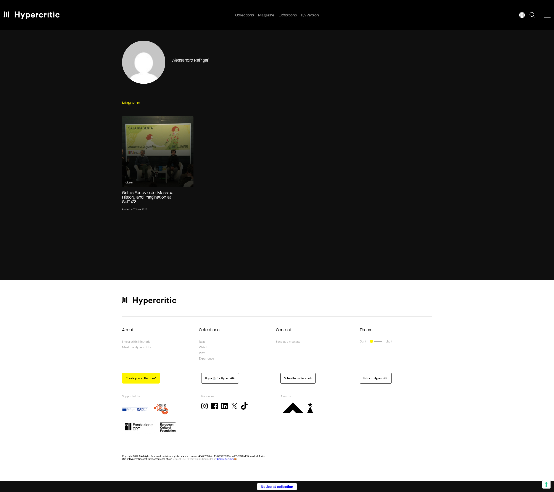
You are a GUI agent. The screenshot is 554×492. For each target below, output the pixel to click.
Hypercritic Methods (136, 341)
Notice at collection (277, 486)
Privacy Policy (194, 458)
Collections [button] (209, 330)
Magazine (266, 16)
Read (202, 341)
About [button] (127, 330)
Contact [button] (283, 330)
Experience (206, 358)
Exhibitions (288, 16)
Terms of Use (179, 458)
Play (202, 353)
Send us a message (288, 341)
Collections (244, 16)
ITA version (310, 16)
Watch (203, 347)
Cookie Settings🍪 (227, 458)
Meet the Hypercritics (136, 347)
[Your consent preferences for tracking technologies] (546, 484)
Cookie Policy (209, 458)
